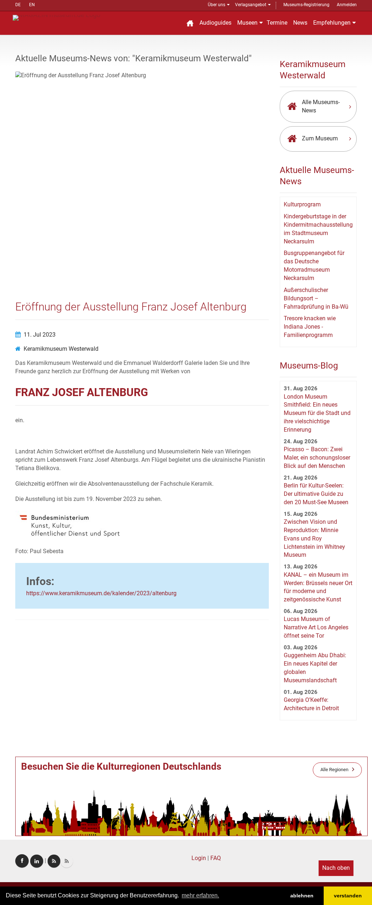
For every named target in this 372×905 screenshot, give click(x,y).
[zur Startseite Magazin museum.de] (56, 17)
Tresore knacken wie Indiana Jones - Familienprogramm (310, 326)
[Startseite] (190, 23)
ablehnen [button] (302, 895)
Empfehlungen (332, 22)
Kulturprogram (302, 204)
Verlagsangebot (250, 4)
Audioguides (215, 22)
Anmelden (347, 4)
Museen (247, 22)
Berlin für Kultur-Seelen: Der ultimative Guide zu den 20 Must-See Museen (316, 494)
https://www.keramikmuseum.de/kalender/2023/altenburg (101, 593)
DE (18, 4)
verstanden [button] (348, 895)
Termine (277, 22)
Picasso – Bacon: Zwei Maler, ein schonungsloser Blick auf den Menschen (317, 457)
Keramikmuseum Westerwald (61, 348)
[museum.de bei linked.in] (36, 861)
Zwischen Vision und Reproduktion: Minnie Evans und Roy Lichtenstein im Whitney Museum (314, 538)
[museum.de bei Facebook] (22, 861)
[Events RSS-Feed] (54, 861)
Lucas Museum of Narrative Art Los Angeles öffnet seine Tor (316, 627)
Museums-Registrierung (306, 4)
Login (198, 858)
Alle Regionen (334, 769)
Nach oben (336, 867)
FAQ (215, 858)
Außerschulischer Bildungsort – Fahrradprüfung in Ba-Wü (316, 298)
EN (32, 4)
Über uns (216, 4)
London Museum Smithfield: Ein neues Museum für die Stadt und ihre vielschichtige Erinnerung (317, 413)
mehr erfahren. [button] (200, 895)
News (300, 22)
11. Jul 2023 (40, 334)
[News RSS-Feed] (66, 861)
